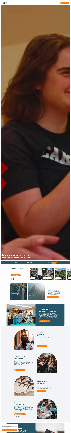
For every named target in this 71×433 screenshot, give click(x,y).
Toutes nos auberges (15, 292)
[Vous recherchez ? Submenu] (50, 3)
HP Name (2, 261)
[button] (11, 279)
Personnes (48, 262)
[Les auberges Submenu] (15, 3)
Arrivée (28, 262)
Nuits (41, 262)
